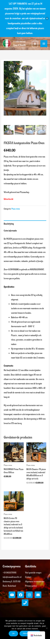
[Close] (47, 18)
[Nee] (46, 628)
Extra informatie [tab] (10, 230)
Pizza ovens (15, 208)
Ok (13, 633)
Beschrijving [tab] (9, 223)
